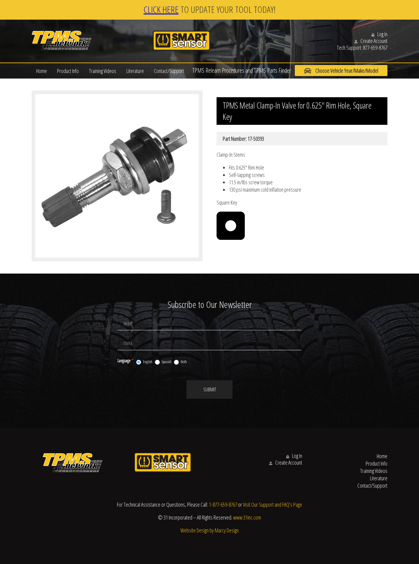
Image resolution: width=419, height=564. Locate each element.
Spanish (166, 361)
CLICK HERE (161, 9)
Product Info (68, 71)
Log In (381, 34)
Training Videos (102, 71)
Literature (135, 71)
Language (125, 360)
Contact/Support (169, 71)
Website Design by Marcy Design (209, 530)
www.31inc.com (247, 517)
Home (41, 71)
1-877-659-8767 (223, 504)
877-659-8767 (375, 47)
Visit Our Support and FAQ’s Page (272, 504)
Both (183, 361)
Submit (209, 389)
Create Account (373, 40)
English (147, 361)
